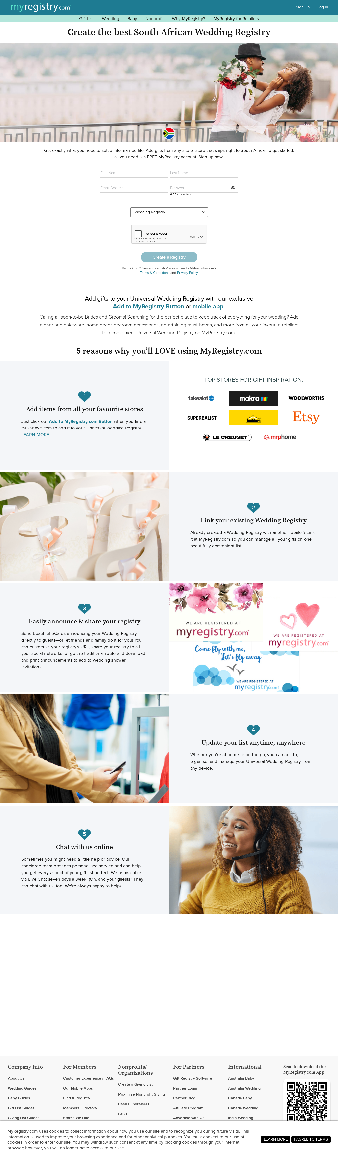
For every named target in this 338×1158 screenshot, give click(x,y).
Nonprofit (154, 18)
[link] (33, 1088)
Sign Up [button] (303, 7)
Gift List (86, 18)
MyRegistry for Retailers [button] (236, 18)
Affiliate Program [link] (188, 1108)
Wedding (110, 18)
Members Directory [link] (80, 1108)
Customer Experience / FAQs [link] (88, 1078)
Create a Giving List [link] (135, 1084)
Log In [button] (322, 7)
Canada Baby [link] (240, 1098)
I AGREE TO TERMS (311, 1139)
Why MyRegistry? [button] (188, 18)
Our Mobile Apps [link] (78, 1088)
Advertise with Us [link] (189, 1118)
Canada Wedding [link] (243, 1108)
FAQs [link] (122, 1114)
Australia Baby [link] (241, 1078)
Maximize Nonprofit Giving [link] (141, 1094)
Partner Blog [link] (184, 1098)
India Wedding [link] (240, 1118)
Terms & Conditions (154, 272)
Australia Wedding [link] (244, 1088)
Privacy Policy (187, 272)
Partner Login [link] (185, 1088)
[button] (233, 188)
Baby (132, 18)
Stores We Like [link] (76, 1118)
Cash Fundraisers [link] (133, 1104)
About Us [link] (16, 1078)
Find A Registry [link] (76, 1098)
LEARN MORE (35, 434)
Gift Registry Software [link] (192, 1078)
